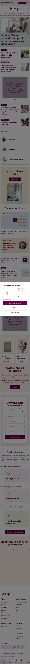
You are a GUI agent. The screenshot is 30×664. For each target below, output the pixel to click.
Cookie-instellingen (15, 312)
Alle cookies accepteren (15, 303)
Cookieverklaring (7, 298)
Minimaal (15, 307)
